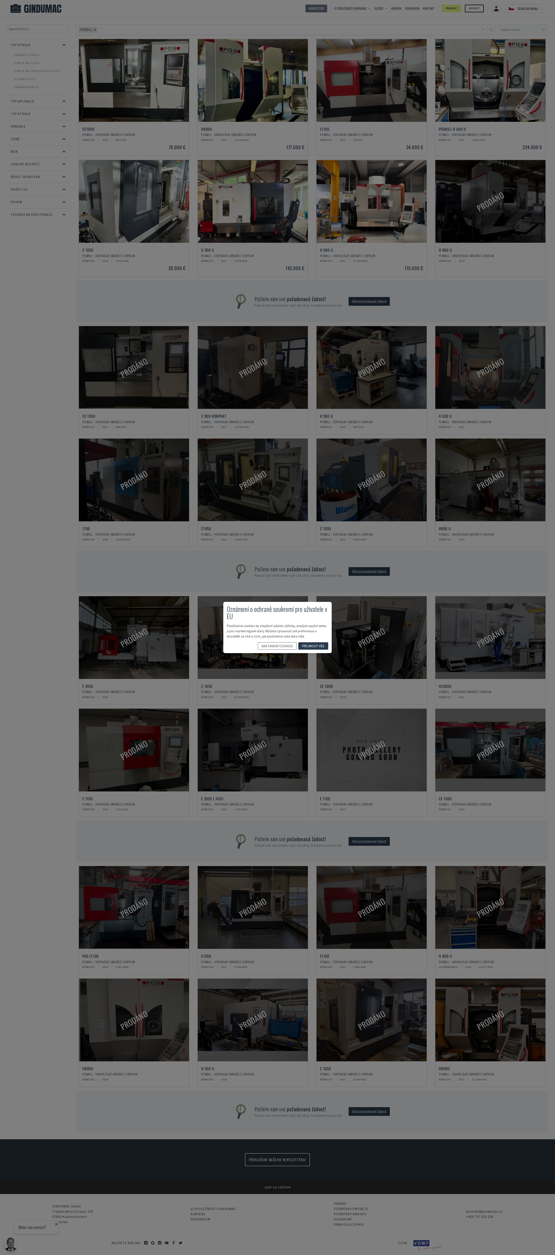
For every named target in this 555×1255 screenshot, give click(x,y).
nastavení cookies (277, 646)
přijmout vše (313, 646)
